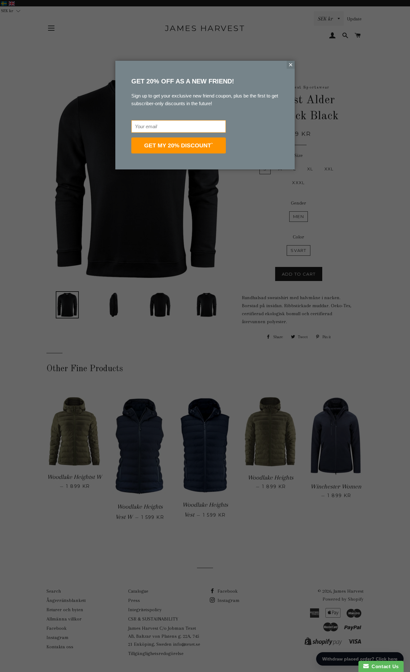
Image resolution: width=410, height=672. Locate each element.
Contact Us (384, 666)
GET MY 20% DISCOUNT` (178, 145)
